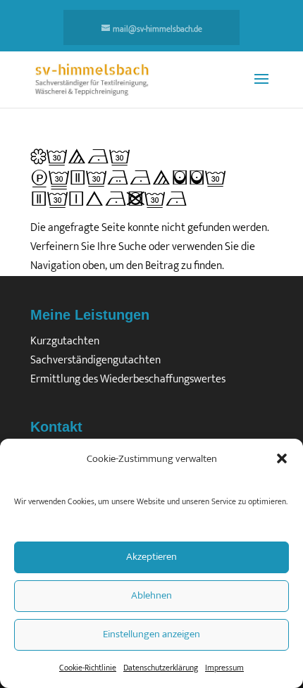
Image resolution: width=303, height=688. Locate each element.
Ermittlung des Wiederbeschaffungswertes (127, 379)
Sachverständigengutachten (95, 360)
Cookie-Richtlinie (87, 668)
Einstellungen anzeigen (151, 634)
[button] (282, 458)
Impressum (224, 668)
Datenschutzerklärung (160, 668)
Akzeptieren (151, 556)
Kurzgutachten (64, 341)
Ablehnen (151, 595)
